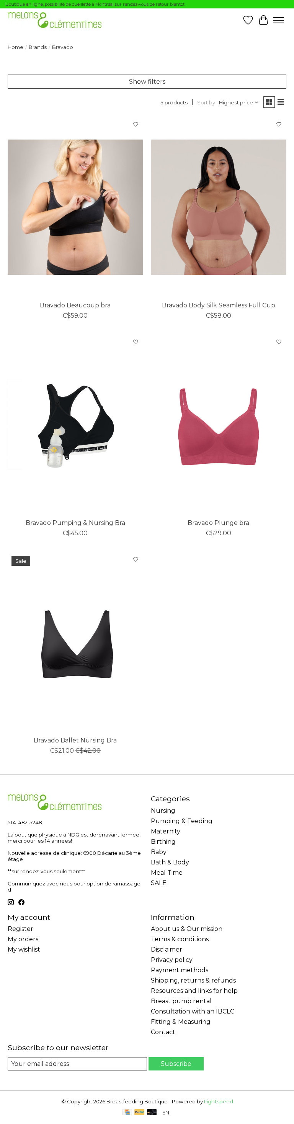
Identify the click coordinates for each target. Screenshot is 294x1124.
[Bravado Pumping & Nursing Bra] (75, 425)
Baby (159, 852)
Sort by (206, 102)
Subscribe (176, 1063)
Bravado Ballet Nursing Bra (75, 740)
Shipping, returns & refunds (193, 980)
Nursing (163, 810)
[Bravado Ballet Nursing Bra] (75, 642)
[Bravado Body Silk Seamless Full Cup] (218, 207)
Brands (38, 47)
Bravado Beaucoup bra (75, 305)
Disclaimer (166, 949)
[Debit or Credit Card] (152, 1112)
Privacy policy (172, 959)
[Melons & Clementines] (54, 20)
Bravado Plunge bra (218, 522)
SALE (159, 883)
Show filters (147, 81)
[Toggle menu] (278, 20)
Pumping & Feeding (181, 821)
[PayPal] (139, 1112)
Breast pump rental (181, 1001)
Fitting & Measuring (181, 1021)
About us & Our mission (186, 928)
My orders (23, 939)
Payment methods (179, 970)
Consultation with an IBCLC (192, 1011)
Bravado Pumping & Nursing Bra (75, 522)
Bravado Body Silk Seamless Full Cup (218, 305)
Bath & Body (170, 862)
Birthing (163, 841)
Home (15, 47)
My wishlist (24, 949)
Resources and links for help (194, 990)
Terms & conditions (180, 939)
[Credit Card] (127, 1112)
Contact (163, 1032)
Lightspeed (218, 1101)
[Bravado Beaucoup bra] (75, 207)
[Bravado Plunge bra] (218, 425)
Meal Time (167, 872)
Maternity (165, 831)
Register (20, 928)
